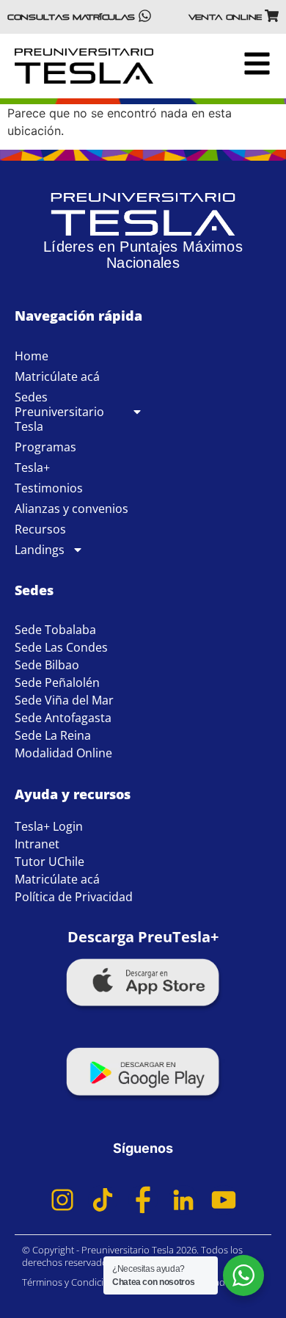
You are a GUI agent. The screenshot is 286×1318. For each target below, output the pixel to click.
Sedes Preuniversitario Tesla (59, 411)
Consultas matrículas (71, 16)
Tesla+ (32, 467)
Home (31, 356)
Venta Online (225, 16)
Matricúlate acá (57, 376)
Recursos (40, 529)
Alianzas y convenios (71, 508)
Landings (40, 550)
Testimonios (49, 488)
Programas (45, 447)
